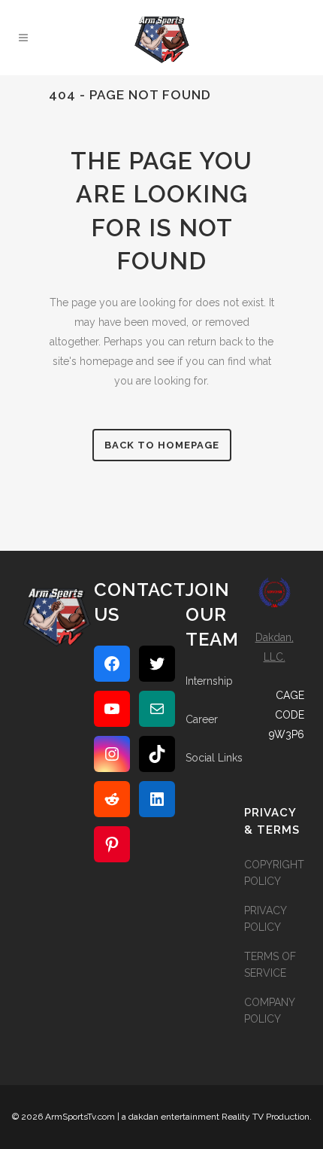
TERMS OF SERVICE (270, 964)
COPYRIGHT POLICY (274, 873)
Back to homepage (161, 445)
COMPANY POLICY (269, 1010)
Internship (209, 681)
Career (202, 719)
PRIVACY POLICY (265, 918)
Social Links (214, 758)
